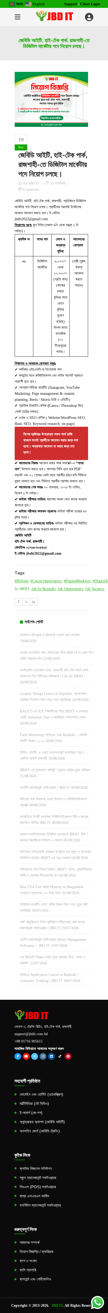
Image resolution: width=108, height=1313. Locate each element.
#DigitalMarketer (77, 581)
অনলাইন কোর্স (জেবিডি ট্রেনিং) (40, 1131)
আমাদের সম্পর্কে (30, 1242)
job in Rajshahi (43, 589)
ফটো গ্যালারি (28, 1270)
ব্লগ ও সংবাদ (28, 1260)
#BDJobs (22, 581)
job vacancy (94, 589)
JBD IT (34, 183)
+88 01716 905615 (28, 1041)
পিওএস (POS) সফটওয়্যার (38, 1187)
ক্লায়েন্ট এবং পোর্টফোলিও (35, 1279)
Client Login (90, 4)
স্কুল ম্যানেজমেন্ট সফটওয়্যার (38, 1177)
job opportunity (70, 589)
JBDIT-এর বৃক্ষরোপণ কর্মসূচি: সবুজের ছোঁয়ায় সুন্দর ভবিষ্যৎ (55, 770)
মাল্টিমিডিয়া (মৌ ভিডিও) (34, 1103)
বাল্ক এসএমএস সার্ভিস (34, 1196)
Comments (31, 190)
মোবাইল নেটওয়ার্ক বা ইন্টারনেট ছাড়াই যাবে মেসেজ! (50, 635)
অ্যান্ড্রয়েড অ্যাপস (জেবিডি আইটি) (42, 1122)
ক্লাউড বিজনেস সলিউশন (36, 1168)
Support (70, 4)
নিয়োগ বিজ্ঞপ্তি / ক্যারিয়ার (36, 1251)
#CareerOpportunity (46, 581)
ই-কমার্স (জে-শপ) (31, 1112)
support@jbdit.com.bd (31, 1034)
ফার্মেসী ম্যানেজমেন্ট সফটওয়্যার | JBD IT (45, 788)
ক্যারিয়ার (60, 183)
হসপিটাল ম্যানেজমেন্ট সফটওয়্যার (40, 1205)
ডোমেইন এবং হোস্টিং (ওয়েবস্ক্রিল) (41, 1094)
